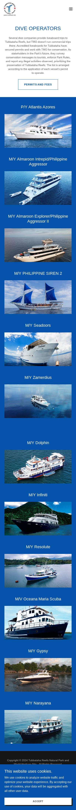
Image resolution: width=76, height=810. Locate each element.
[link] (10, 8)
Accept (38, 801)
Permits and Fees (38, 84)
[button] (71, 9)
